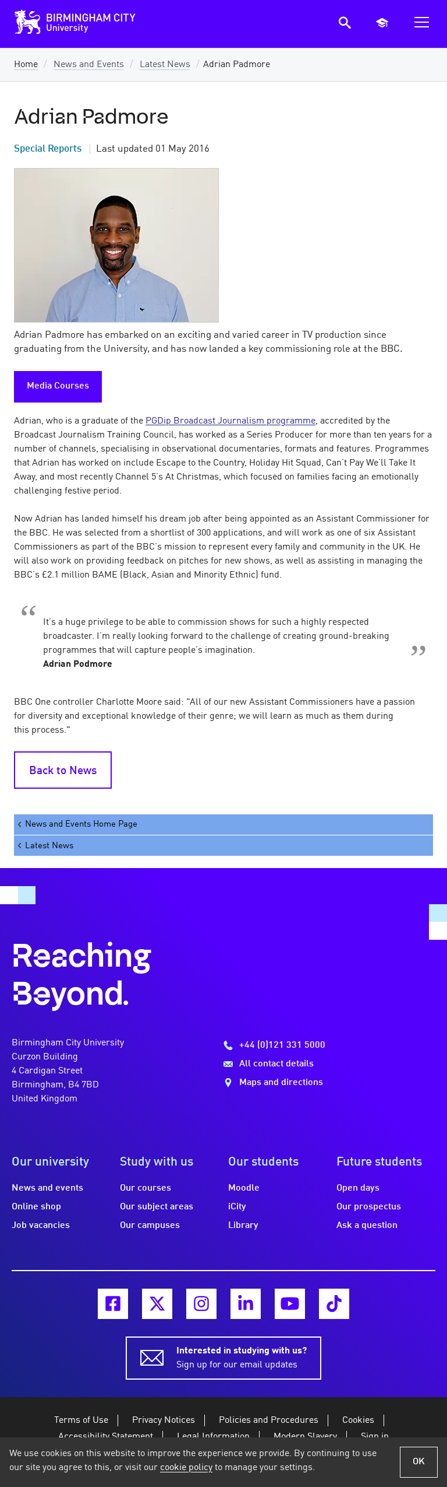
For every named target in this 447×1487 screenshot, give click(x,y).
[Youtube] (290, 1304)
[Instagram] (201, 1304)
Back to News (63, 771)
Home (26, 64)
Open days (357, 1188)
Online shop (36, 1207)
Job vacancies (41, 1225)
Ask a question (367, 1225)
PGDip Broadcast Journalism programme (230, 421)
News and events (47, 1188)
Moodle (244, 1188)
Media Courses (58, 386)
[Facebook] (113, 1304)
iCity (237, 1207)
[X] (157, 1304)
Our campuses (150, 1225)
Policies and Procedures (268, 1420)
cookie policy (186, 1467)
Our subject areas (156, 1207)
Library (243, 1225)
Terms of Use (81, 1420)
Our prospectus (368, 1207)
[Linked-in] (245, 1304)
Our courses (145, 1188)
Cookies (358, 1420)
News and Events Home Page (81, 824)
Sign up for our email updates (241, 1358)
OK (419, 1462)
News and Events (89, 64)
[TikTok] (334, 1304)
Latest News (165, 64)
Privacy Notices (163, 1420)
